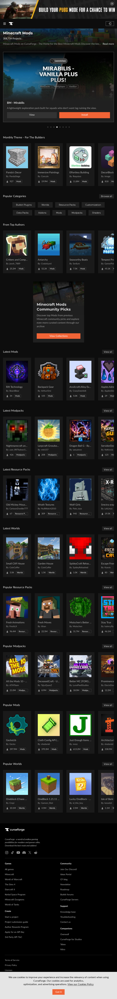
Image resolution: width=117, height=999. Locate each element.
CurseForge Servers (69, 900)
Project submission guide (16, 922)
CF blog (63, 879)
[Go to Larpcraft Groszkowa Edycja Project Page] (49, 438)
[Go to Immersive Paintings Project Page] (49, 164)
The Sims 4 (10, 885)
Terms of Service (12, 960)
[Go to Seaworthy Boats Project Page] (80, 251)
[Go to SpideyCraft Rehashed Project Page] (80, 555)
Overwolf (64, 934)
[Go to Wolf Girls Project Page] (80, 496)
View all (108, 352)
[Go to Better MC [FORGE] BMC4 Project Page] (80, 673)
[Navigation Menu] (4, 23)
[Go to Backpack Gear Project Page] (49, 379)
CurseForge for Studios (71, 939)
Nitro (62, 950)
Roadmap (64, 890)
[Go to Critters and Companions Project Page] (17, 251)
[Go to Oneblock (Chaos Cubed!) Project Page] (17, 791)
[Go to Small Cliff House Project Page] (17, 555)
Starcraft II (10, 890)
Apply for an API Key (14, 932)
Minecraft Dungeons (14, 900)
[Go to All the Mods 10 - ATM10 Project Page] (17, 673)
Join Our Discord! (68, 869)
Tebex (63, 944)
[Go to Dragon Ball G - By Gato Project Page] (80, 438)
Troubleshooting (67, 917)
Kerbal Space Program (15, 895)
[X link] (30, 852)
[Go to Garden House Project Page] (49, 555)
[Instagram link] (7, 852)
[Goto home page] (11, 23)
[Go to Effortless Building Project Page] (80, 164)
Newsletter (65, 885)
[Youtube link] (18, 852)
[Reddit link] (35, 852)
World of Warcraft (13, 879)
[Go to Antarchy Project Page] (49, 251)
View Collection (58, 115)
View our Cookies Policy (80, 984)
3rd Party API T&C (13, 937)
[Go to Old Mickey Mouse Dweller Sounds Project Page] (17, 496)
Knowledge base (68, 912)
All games (9, 869)
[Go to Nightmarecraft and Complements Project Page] (17, 438)
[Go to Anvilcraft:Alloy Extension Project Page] (80, 379)
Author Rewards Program (17, 927)
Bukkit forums (67, 895)
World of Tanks (12, 905)
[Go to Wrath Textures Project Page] (49, 496)
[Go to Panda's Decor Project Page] (17, 164)
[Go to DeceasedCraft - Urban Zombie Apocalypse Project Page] (49, 673)
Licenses (8, 970)
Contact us (65, 922)
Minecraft (9, 874)
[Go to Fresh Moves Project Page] (49, 614)
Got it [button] (58, 992)
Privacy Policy (11, 965)
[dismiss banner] (112, 3)
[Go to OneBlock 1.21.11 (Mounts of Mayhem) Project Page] (49, 791)
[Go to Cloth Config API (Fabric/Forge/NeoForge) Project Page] (49, 732)
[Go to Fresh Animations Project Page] (17, 614)
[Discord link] (24, 852)
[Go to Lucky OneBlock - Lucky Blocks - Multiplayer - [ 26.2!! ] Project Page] (80, 791)
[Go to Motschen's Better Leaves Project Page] (80, 614)
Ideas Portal (65, 874)
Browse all (106, 196)
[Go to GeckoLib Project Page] (17, 732)
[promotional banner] (58, 9)
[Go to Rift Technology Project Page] (17, 379)
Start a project (11, 917)
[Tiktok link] (12, 852)
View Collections (59, 336)
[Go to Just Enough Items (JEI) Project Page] (80, 732)
